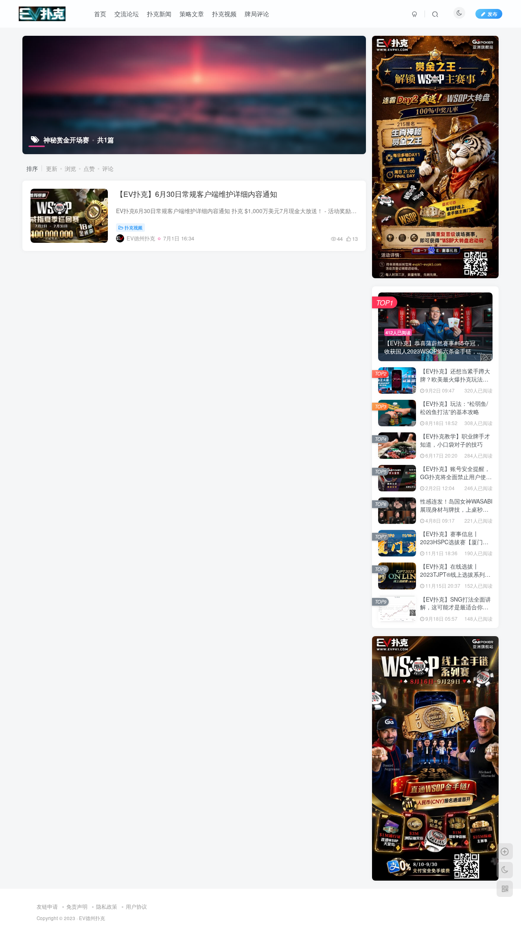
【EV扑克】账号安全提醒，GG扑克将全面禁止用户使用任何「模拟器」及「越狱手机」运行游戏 (456, 481)
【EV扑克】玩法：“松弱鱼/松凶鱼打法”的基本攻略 (454, 407)
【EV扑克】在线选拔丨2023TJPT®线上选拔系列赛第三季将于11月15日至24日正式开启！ (455, 578)
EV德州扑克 (92, 918)
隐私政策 (106, 906)
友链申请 (47, 906)
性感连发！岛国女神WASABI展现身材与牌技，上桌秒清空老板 (456, 509)
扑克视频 (224, 13)
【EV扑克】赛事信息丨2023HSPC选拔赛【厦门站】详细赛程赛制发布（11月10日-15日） (454, 546)
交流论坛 (126, 13)
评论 (108, 168)
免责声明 (77, 906)
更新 (51, 168)
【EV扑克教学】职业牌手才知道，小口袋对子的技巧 (455, 440)
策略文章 (192, 13)
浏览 (70, 168)
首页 (100, 13)
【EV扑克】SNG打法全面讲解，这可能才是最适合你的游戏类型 (455, 607)
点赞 (89, 168)
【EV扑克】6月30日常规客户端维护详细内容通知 (196, 193)
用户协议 (136, 906)
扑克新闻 (159, 13)
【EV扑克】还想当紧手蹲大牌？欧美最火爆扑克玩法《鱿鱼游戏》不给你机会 (455, 379)
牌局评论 (257, 13)
